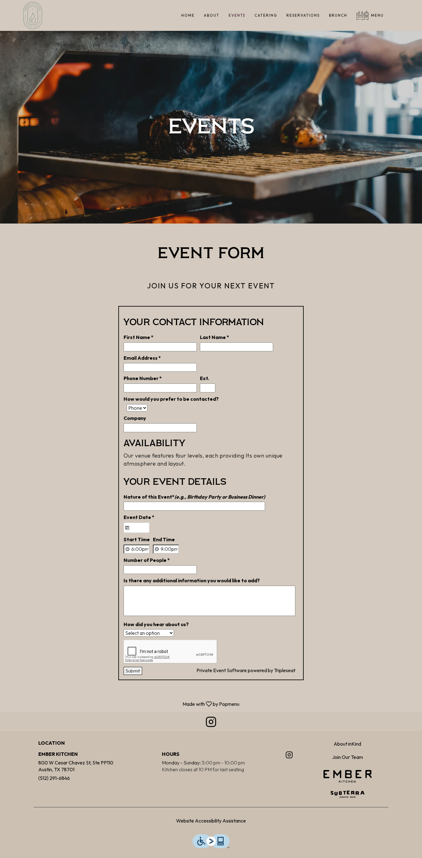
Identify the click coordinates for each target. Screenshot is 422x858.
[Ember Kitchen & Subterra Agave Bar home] (33, 15)
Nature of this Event (194, 497)
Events (237, 15)
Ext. (204, 378)
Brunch (338, 15)
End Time (164, 539)
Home (188, 15)
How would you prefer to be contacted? (171, 399)
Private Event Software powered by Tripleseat (245, 670)
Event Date (139, 517)
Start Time (137, 539)
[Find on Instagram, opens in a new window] (211, 723)
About (211, 15)
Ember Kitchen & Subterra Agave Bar (347, 784)
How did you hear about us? (156, 624)
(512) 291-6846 (54, 778)
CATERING (266, 15)
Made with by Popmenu (122, 704)
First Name (139, 337)
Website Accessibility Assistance (211, 821)
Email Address (142, 358)
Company (135, 418)
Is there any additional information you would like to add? (192, 580)
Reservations (303, 15)
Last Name (214, 337)
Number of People (147, 560)
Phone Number (143, 378)
